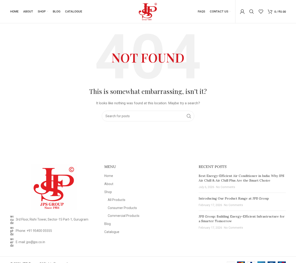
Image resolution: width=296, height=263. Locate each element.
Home (108, 176)
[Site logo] (148, 11)
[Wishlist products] (260, 11)
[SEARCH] (189, 116)
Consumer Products (122, 208)
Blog (107, 224)
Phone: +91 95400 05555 (34, 231)
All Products (116, 200)
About (108, 184)
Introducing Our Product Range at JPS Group (234, 198)
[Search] (251, 11)
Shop (108, 192)
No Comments (225, 187)
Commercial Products (123, 216)
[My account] (242, 11)
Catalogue (111, 232)
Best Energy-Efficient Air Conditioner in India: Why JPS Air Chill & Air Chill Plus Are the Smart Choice (241, 178)
